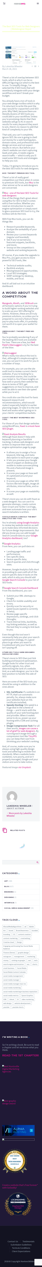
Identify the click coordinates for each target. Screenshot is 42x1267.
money (5, 960)
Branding (9, 892)
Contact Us (13, 1241)
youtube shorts (18, 1007)
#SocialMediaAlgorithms (12, 926)
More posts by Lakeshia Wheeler (19, 814)
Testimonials (28, 1241)
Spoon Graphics (27, 995)
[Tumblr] (13, 776)
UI (18, 999)
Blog (6, 886)
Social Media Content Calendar (14, 972)
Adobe (31, 926)
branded (35, 930)
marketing (31, 956)
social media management (13, 976)
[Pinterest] (10, 776)
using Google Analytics (28, 522)
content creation (24, 934)
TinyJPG (32, 736)
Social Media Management (17, 908)
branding (6, 934)
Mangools (7, 303)
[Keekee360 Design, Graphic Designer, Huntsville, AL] (10, 1093)
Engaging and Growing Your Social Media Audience (18, 947)
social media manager (11, 980)
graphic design (23, 952)
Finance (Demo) (9, 952)
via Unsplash (24, 767)
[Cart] (4, 3)
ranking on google (18, 960)
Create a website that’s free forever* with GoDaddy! (20, 1186)
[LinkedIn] (16, 776)
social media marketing (12, 988)
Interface (9, 903)
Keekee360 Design (18, 1207)
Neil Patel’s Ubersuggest (18, 343)
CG (14, 934)
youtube (6, 1007)
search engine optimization (13, 964)
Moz (31, 182)
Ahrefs (16, 303)
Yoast (22, 426)
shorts (34, 964)
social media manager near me (14, 984)
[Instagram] (25, 1231)
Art (6, 881)
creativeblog (25, 938)
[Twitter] (7, 776)
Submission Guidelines (21, 1245)
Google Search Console (13, 579)
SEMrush (29, 303)
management (19, 956)
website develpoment (23, 1003)
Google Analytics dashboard (20, 537)
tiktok (11, 999)
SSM (4, 999)
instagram (7, 956)
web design (7, 1003)
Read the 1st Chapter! (20, 1055)
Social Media (21, 968)
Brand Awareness (22, 930)
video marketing (28, 999)
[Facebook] (4, 776)
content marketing (10, 938)
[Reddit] (20, 776)
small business (8, 968)
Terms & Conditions (21, 1248)
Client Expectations (21, 1251)
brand (11, 930)
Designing (9, 897)
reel (29, 960)
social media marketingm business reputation (20, 991)
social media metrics (11, 995)
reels (36, 960)
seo (28, 964)
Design (19, 942)
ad (25, 926)
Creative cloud (8, 942)
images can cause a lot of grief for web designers (22, 729)
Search (37, 862)
